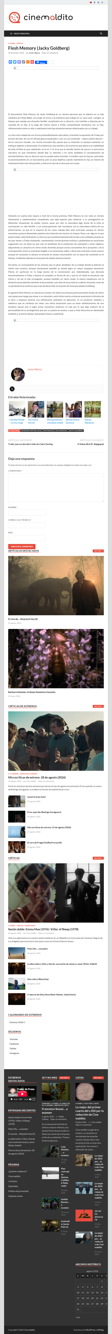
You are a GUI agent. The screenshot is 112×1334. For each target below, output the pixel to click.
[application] (22, 1094)
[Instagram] (102, 2)
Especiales (13, 1186)
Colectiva (88, 1103)
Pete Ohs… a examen (37, 948)
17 (78, 1298)
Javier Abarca (34, 53)
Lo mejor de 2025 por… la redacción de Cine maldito (99, 1162)
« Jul (78, 1317)
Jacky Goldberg (76, 431)
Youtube (14, 1039)
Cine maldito (31, 781)
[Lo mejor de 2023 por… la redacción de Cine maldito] (84, 1233)
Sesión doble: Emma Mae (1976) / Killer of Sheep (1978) (43, 929)
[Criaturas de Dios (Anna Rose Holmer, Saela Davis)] (16, 994)
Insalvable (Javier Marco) (65, 1224)
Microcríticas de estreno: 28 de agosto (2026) (37, 777)
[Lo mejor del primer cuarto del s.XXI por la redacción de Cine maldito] (90, 1084)
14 (97, 1292)
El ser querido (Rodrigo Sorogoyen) (44, 812)
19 (87, 1298)
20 (92, 1298)
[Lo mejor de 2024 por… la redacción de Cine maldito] (84, 1183)
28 (97, 1303)
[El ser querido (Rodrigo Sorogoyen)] (16, 812)
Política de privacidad (18, 1191)
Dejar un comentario (50, 53)
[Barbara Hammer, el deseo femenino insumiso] (56, 658)
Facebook (14, 1043)
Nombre (13, 507)
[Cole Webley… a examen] (50, 1147)
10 (78, 1292)
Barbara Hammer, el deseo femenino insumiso (31, 692)
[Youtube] (90, 2)
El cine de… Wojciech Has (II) (23, 619)
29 (102, 1303)
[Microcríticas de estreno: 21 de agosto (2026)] (16, 827)
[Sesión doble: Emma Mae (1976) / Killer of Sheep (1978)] (56, 893)
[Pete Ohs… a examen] (16, 949)
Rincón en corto (62, 1105)
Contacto (12, 1181)
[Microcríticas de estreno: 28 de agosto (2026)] (56, 742)
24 (78, 1303)
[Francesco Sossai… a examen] (56, 1084)
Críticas (20, 43)
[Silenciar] (30, 1099)
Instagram (14, 1053)
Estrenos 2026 (16, 1022)
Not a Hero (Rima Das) (38, 979)
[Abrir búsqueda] (101, 33)
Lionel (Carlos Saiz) (36, 796)
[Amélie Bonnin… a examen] (50, 1199)
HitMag (100, 1330)
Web (10, 533)
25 (83, 1303)
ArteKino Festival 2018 (31, 431)
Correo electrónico (20, 520)
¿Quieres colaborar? (17, 1171)
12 (87, 1292)
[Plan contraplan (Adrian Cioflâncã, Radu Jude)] (50, 1168)
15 (102, 1292)
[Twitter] (98, 2)
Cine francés (48, 431)
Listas (96, 1103)
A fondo (11, 43)
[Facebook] (94, 2)
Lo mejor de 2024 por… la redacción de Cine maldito (99, 1190)
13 (92, 1292)
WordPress (90, 1330)
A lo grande (13, 774)
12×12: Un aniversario (99, 1215)
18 (83, 1298)
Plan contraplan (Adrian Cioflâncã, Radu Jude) (65, 1177)
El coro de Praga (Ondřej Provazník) (44, 842)
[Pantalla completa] (34, 1099)
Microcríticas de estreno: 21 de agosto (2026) (49, 827)
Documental (61, 431)
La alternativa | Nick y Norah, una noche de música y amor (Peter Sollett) (62, 964)
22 (102, 1298)
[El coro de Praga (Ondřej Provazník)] (16, 842)
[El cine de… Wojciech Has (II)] (56, 585)
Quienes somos (15, 1196)
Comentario (15, 471)
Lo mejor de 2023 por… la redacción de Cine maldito (99, 1240)
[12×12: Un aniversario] (84, 1211)
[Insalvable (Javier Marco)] (50, 1221)
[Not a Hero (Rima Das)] (16, 979)
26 (87, 1303)
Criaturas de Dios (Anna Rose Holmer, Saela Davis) (51, 994)
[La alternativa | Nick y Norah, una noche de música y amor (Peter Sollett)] (16, 964)
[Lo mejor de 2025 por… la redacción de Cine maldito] (84, 1156)
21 (97, 1298)
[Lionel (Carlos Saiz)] (16, 797)
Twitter (13, 1048)
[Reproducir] (11, 1099)
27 (92, 1303)
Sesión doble (30, 926)
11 (83, 1292)
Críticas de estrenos (28, 774)
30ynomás (46, 1103)
